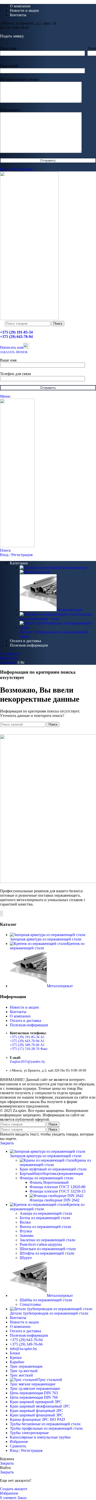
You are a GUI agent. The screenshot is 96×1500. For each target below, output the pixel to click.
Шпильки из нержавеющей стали (48, 1249)
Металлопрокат (70, 610)
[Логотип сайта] (29, 319)
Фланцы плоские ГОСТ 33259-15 (57, 1191)
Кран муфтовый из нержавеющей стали (53, 1169)
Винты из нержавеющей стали (45, 1227)
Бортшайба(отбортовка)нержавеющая (51, 1173)
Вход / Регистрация (26, 1450)
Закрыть (7, 1143)
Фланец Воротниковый (49, 1182)
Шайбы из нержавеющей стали (46, 1300)
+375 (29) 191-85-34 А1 (27, 1037)
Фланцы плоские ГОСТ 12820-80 (57, 1187)
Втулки (26, 1231)
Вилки (25, 1222)
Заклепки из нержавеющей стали (47, 1240)
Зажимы (26, 1235)
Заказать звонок (14, 352)
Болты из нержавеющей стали (45, 1218)
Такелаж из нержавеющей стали (56, 616)
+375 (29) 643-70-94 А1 (27, 1041)
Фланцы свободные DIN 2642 (55, 1200)
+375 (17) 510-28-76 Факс (29, 1049)
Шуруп (26, 1258)
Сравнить (18, 1446)
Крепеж (43, 572)
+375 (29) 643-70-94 (16, 336)
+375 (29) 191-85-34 (16, 332)
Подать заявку (12, 36)
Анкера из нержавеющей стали (46, 1213)
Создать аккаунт (13, 1489)
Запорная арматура (71, 567)
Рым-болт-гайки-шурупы (41, 1244)
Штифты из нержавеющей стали (47, 1253)
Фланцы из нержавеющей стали (46, 1178)
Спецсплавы (30, 1304)
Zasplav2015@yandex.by (27, 1061)
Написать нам (11, 347)
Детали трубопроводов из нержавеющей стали (54, 634)
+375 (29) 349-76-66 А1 (27, 1045)
